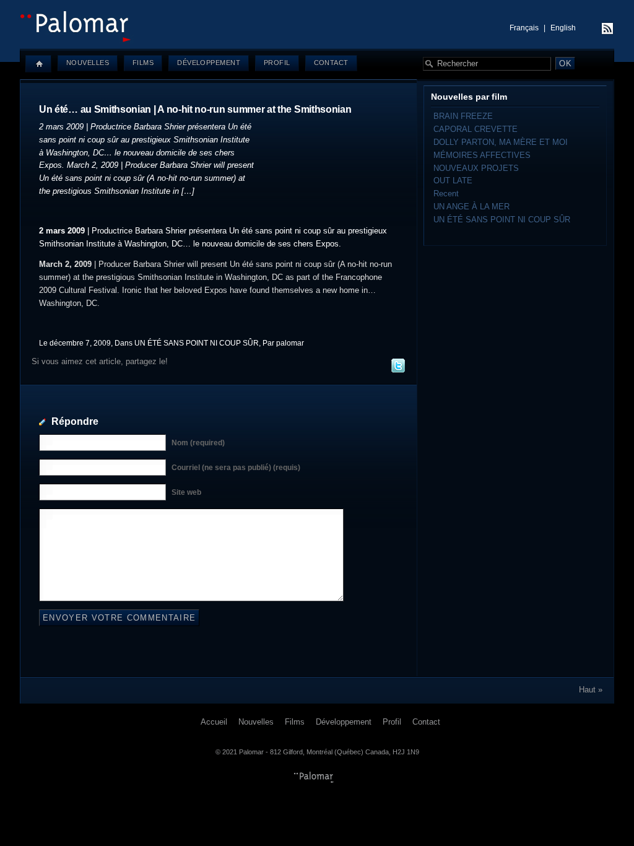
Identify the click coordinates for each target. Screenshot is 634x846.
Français (524, 28)
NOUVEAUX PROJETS (476, 168)
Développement (208, 62)
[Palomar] (317, 40)
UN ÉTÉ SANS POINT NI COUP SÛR (196, 343)
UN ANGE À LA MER (471, 206)
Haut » (590, 689)
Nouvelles (87, 62)
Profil (277, 62)
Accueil (214, 721)
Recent (446, 193)
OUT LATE (452, 180)
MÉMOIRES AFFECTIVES (482, 155)
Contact (331, 62)
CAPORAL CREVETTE (475, 129)
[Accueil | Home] (38, 63)
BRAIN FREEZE (463, 116)
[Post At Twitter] (397, 370)
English (563, 28)
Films (143, 62)
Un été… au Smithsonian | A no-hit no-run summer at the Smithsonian (195, 109)
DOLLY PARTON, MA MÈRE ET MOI (500, 142)
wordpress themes (314, 777)
